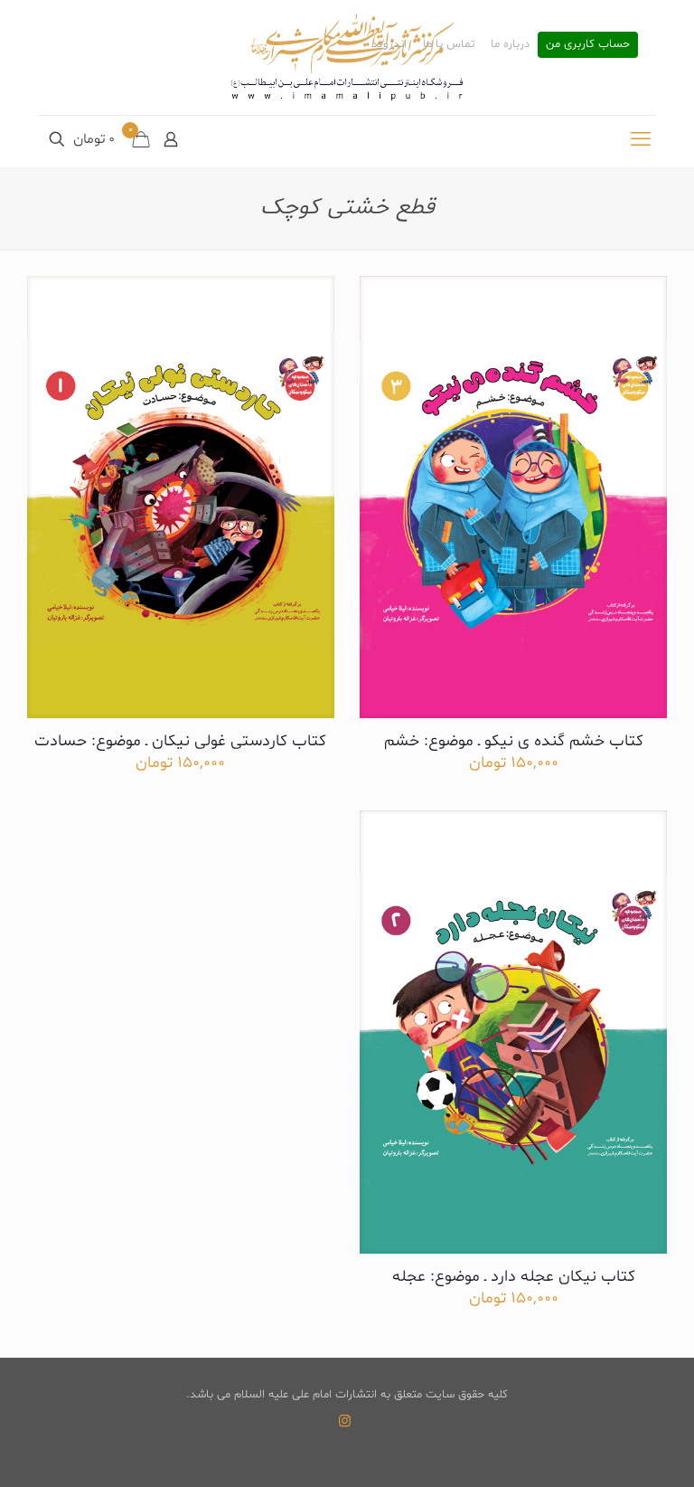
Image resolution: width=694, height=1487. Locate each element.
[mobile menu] (640, 141)
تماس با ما (448, 45)
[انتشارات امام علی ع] (347, 57)
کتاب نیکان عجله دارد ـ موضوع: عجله (513, 1276)
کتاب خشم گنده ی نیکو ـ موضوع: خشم (513, 741)
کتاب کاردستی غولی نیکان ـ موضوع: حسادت (180, 741)
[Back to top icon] (607, 1450)
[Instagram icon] (345, 1422)
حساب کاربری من (588, 45)
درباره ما (510, 45)
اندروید (389, 45)
